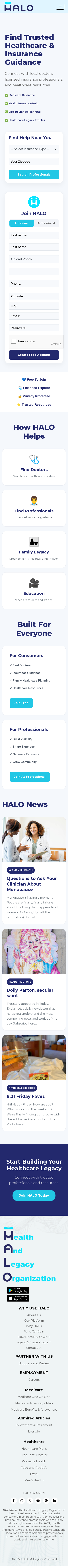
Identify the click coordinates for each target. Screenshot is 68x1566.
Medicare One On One (34, 1397)
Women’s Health (34, 1461)
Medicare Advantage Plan (34, 1403)
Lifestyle (34, 1431)
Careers (34, 1379)
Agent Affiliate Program (34, 1342)
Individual (21, 223)
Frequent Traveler (34, 1455)
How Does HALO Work (34, 1337)
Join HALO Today (34, 1195)
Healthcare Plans (34, 1448)
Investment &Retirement (34, 1425)
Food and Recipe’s (34, 1467)
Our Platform (34, 1320)
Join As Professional (30, 776)
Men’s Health (34, 1480)
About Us (34, 1315)
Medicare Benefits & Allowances (34, 1409)
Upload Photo (21, 259)
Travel (34, 1474)
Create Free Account (34, 355)
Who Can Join (34, 1331)
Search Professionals (34, 174)
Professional (46, 223)
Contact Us (34, 1348)
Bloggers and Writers (34, 1363)
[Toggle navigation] (60, 7)
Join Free (21, 703)
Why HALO (34, 1326)
